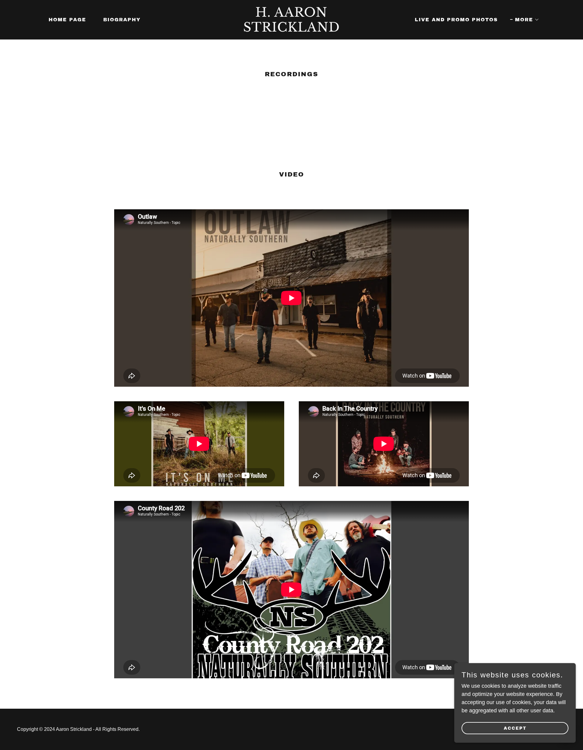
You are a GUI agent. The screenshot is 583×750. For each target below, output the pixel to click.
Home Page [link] (67, 19)
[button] (524, 19)
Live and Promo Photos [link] (456, 19)
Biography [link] (122, 19)
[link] (291, 30)
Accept (515, 728)
